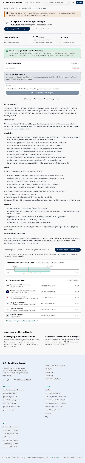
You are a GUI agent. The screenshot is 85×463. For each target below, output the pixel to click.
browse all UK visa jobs (41, 15)
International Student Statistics (56, 400)
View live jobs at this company (17, 29)
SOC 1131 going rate (54, 342)
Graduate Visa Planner (10, 440)
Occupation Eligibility (52, 393)
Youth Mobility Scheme (53, 410)
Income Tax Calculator (10, 430)
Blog (46, 416)
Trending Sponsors (9, 403)
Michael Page (23, 8)
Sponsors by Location (9, 397)
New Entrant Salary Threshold (55, 403)
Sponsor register (35, 2)
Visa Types (48, 390)
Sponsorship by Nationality (54, 407)
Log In (79, 2)
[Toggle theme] (73, 2)
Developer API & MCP (9, 447)
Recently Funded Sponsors (11, 400)
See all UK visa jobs (73, 280)
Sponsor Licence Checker (11, 407)
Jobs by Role (49, 369)
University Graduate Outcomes (55, 397)
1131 (35, 37)
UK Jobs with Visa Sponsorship (55, 365)
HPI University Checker (10, 444)
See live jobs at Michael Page (24, 15)
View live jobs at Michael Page (67, 250)
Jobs (26, 2)
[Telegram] (8, 380)
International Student (52, 379)
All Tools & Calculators (10, 427)
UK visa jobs (13, 8)
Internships (49, 375)
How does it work (69, 457)
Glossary (48, 413)
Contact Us (79, 457)
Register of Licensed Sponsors (12, 390)
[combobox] (56, 2)
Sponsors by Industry (9, 393)
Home (6, 8)
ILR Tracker (6, 437)
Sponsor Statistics (8, 410)
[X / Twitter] (3, 380)
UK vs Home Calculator (10, 434)
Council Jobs (49, 372)
